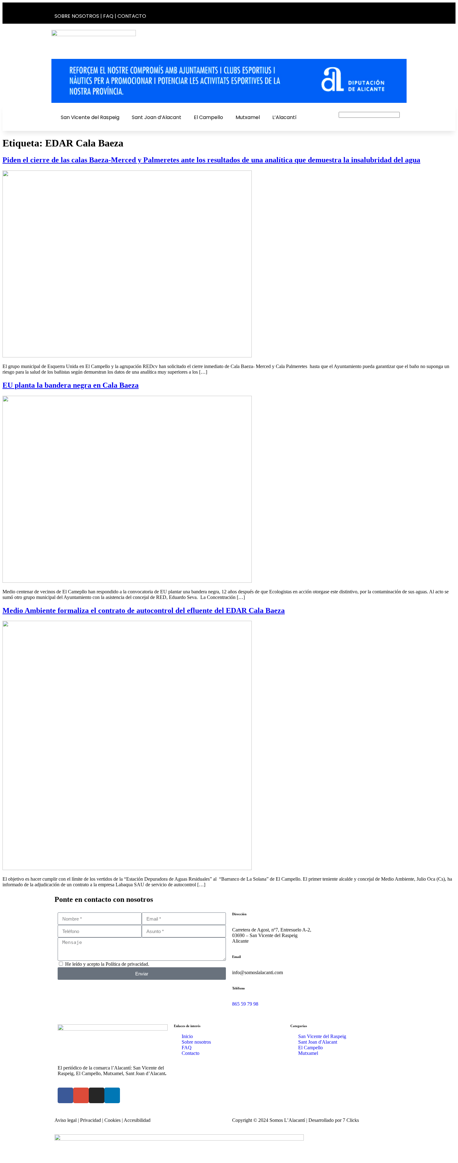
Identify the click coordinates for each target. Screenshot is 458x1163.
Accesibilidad (137, 1120)
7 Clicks (351, 1120)
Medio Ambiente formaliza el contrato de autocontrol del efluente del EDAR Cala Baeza (143, 610)
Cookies (112, 1120)
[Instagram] (390, 13)
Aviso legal (66, 1120)
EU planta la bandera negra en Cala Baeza (70, 385)
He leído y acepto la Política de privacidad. (107, 964)
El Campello (208, 117)
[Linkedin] (400, 13)
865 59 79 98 (245, 1004)
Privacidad (90, 1120)
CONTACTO (131, 16)
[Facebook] (370, 13)
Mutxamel (248, 117)
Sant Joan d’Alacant (156, 117)
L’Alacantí (284, 117)
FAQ (108, 16)
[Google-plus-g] (380, 13)
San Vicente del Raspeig (90, 117)
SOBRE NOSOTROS (77, 16)
